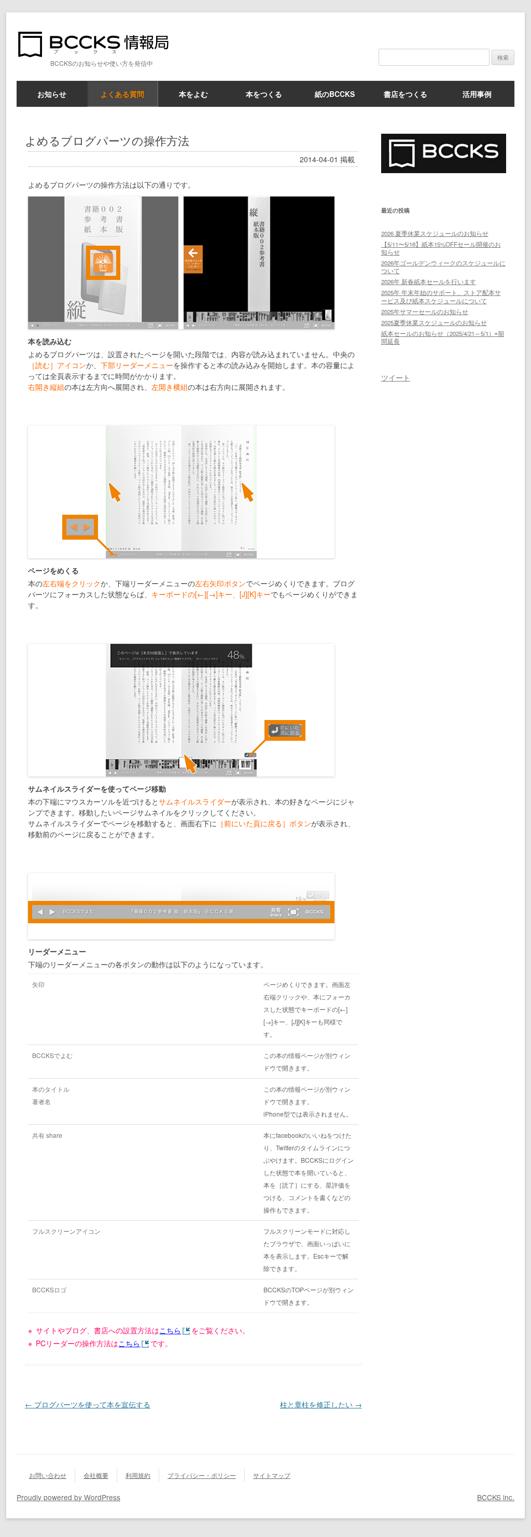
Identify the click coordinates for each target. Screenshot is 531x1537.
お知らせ (51, 94)
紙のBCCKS (335, 94)
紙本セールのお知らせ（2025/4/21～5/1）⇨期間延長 (442, 337)
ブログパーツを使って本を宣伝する (87, 1404)
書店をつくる (405, 94)
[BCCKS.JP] (443, 169)
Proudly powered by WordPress (68, 1497)
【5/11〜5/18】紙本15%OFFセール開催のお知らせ (441, 248)
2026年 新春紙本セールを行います (428, 281)
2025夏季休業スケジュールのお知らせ (434, 322)
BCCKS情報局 (100, 44)
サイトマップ (271, 1475)
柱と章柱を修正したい (321, 1404)
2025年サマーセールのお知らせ (424, 311)
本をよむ (193, 94)
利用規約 (137, 1475)
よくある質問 (122, 94)
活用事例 (477, 94)
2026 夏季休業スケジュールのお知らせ (434, 233)
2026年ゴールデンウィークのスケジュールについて (443, 267)
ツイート (395, 377)
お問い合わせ (47, 1475)
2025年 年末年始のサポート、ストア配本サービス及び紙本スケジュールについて (441, 296)
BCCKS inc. (495, 1497)
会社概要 (95, 1475)
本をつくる (264, 94)
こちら (170, 1330)
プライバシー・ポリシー (201, 1475)
